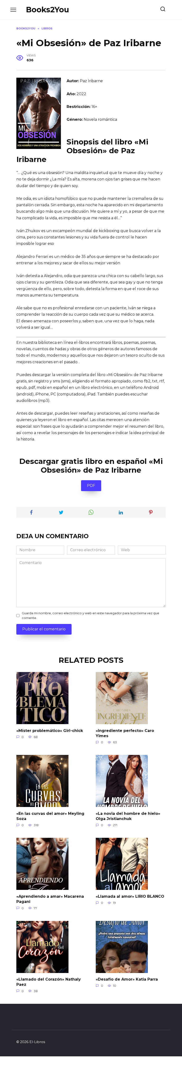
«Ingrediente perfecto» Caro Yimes (125, 733)
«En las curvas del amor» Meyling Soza (50, 816)
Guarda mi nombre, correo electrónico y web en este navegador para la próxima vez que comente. (90, 615)
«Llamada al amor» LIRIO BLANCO (130, 896)
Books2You (47, 9)
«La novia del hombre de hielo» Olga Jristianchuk (128, 816)
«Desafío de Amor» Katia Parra (127, 979)
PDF (91, 485)
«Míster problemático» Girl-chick (49, 730)
